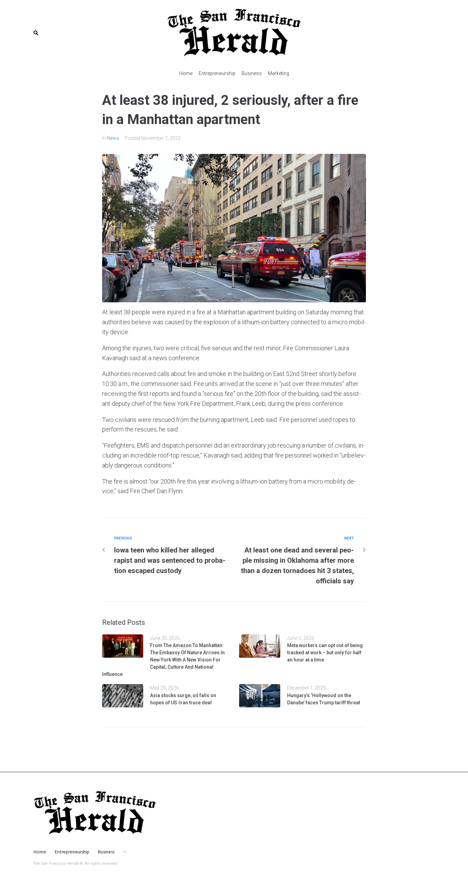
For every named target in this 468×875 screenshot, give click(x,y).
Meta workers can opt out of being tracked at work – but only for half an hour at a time (325, 653)
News (113, 138)
